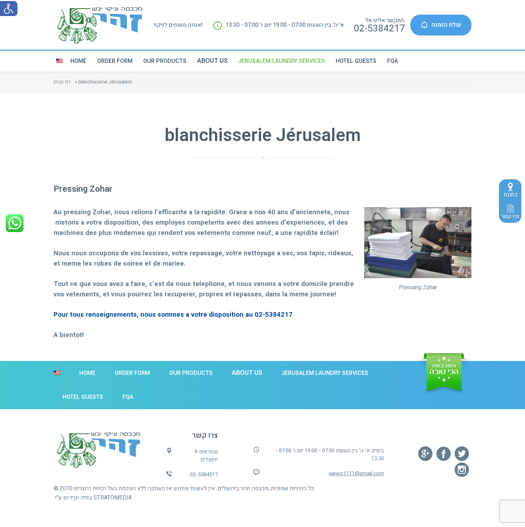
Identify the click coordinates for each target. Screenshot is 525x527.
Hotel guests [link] (356, 61)
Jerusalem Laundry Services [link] (281, 61)
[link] (8, 8)
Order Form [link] (114, 61)
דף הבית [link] (62, 82)
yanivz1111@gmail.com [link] (356, 473)
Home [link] (78, 61)
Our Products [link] (164, 61)
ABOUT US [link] (212, 61)
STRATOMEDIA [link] (113, 497)
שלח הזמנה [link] (446, 24)
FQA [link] (392, 61)
